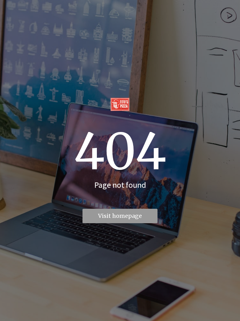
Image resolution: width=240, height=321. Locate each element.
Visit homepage (120, 215)
